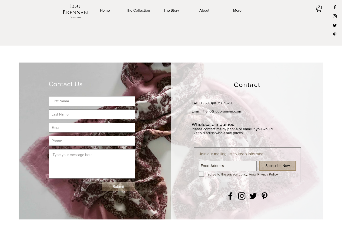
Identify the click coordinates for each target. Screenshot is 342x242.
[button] (319, 8)
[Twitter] (334, 25)
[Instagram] (334, 16)
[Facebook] (334, 7)
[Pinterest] (334, 34)
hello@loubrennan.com (222, 111)
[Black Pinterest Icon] (264, 196)
